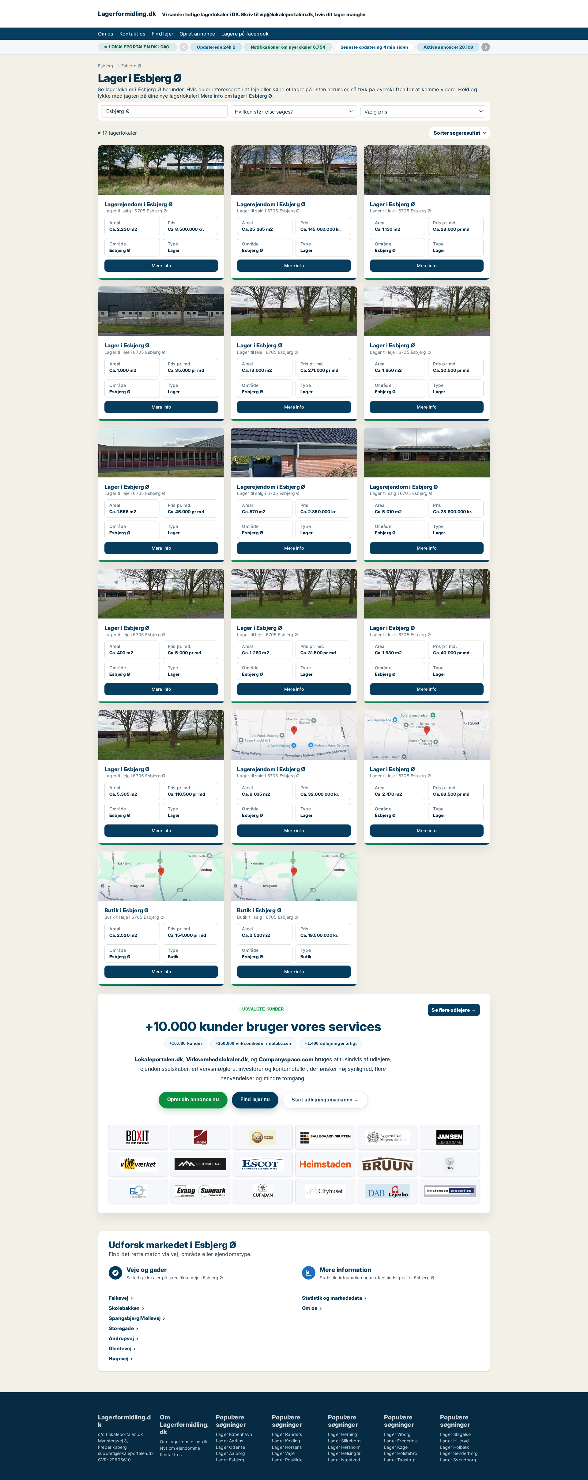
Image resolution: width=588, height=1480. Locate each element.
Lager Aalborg (230, 1453)
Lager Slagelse (455, 1434)
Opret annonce (197, 34)
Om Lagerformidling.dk (183, 1441)
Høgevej (118, 1358)
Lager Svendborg (458, 1459)
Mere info (161, 265)
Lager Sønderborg (459, 1453)
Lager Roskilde (287, 1459)
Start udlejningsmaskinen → (325, 1099)
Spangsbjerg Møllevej (134, 1318)
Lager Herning (342, 1434)
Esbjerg (105, 65)
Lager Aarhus (229, 1440)
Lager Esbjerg (230, 1459)
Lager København (234, 1434)
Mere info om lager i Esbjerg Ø (236, 96)
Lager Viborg (397, 1434)
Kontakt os (132, 34)
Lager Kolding (286, 1440)
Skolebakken (124, 1308)
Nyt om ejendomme (180, 1448)
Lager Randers (287, 1434)
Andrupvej (121, 1338)
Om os (105, 34)
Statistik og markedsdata (332, 1298)
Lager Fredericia (401, 1440)
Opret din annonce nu (193, 1099)
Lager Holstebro (400, 1453)
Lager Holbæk (454, 1447)
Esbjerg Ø (131, 65)
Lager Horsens (287, 1447)
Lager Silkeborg (344, 1440)
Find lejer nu (255, 1099)
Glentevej (120, 1348)
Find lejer (162, 34)
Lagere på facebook (245, 34)
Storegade (121, 1328)
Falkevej (118, 1298)
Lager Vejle (283, 1453)
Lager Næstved (344, 1459)
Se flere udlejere (454, 1010)
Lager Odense (230, 1447)
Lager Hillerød (454, 1440)
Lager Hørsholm (344, 1447)
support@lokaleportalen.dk (126, 1453)
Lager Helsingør (344, 1453)
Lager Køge (396, 1447)
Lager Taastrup (400, 1459)
